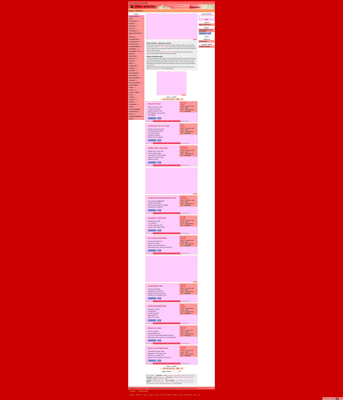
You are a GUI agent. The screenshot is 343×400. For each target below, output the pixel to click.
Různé (132, 119)
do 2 (163, 381)
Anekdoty (132, 394)
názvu (187, 375)
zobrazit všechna (177, 383)
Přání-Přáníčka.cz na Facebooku (205, 30)
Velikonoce (134, 104)
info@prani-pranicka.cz (192, 388)
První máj (133, 80)
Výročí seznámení (135, 109)
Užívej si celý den (154, 328)
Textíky (180, 394)
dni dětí (166, 46)
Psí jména (162, 394)
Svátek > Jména (135, 92)
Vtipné (132, 107)
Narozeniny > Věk (135, 51)
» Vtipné (182, 104)
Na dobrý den (134, 44)
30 (186, 380)
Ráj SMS (175, 394)
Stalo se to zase (154, 104)
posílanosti (177, 375)
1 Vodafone (158, 381)
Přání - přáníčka (136, 11)
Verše (195, 394)
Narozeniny (134, 49)
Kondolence (134, 31)
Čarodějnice (134, 21)
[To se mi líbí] (152, 118)
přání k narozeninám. (155, 68)
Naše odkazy (203, 41)
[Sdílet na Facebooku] (160, 118)
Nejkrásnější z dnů (155, 286)
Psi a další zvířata (135, 82)
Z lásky (132, 114)
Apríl (131, 18)
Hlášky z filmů (139, 394)
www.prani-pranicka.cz (141, 388)
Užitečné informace (188, 394)
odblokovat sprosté (189, 377)
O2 (171, 121)
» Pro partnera (184, 198)
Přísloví (156, 394)
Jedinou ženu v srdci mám (157, 148)
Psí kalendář (169, 394)
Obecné (132, 61)
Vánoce (133, 102)
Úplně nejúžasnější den (157, 306)
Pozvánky (133, 70)
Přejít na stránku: (166, 371)
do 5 (167, 381)
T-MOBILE (167, 121)
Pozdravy (133, 68)
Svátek (132, 90)
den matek (160, 46)
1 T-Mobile (172, 381)
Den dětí (132, 23)
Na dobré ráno (135, 39)
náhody (192, 375)
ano (160, 377)
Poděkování (133, 66)
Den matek (133, 26)
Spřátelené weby (143, 391)
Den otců (133, 28)
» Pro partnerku (184, 148)
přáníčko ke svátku (166, 52)
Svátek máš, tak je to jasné (158, 126)
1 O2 (181, 381)
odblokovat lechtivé (178, 377)
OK (337, 398)
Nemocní (133, 53)
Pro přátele (134, 75)
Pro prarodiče (134, 73)
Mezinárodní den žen (135, 34)
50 (188, 380)
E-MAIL (155, 121)
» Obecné (182, 126)
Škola (132, 94)
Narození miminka (135, 46)
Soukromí (132, 391)
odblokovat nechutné (152, 378)
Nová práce (133, 56)
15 (183, 380)
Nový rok (133, 58)
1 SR (188, 381)
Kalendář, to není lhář (157, 218)
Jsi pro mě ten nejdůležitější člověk (162, 198)
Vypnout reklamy (204, 46)
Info (341, 398)
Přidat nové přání (204, 24)
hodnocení (171, 375)
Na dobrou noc (135, 41)
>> (182, 99)
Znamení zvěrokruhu (136, 116)
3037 (178, 99)
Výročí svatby (134, 111)
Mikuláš (132, 37)
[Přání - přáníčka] (171, 8)
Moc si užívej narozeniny (157, 238)
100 (192, 380)
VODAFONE (161, 121)
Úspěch (132, 97)
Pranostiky (151, 394)
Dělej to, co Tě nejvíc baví (158, 348)
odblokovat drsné (163, 378)
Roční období (134, 85)
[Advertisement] (172, 26)
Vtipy (199, 394)
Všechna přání (135, 16)
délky (183, 375)
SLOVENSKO (176, 121)
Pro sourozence (135, 78)
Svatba (132, 87)
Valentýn (133, 99)
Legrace (145, 394)
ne (163, 377)
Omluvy (132, 63)
